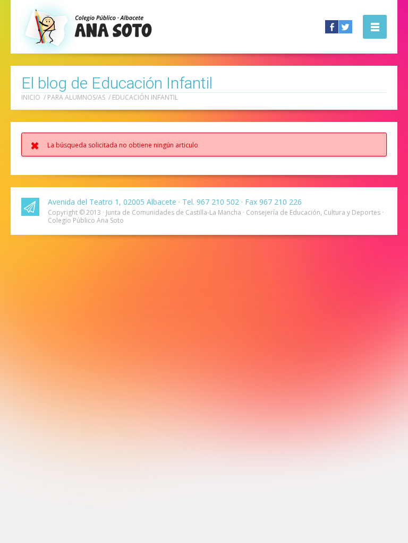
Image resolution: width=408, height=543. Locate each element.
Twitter (345, 26)
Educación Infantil (145, 97)
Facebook (331, 26)
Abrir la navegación (375, 27)
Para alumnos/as (76, 97)
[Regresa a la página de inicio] (113, 26)
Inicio (30, 97)
